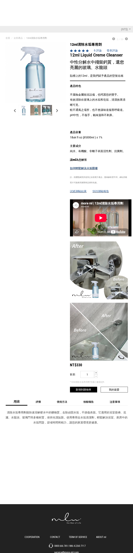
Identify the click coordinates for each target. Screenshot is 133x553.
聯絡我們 (55, 536)
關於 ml (101, 536)
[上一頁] (113, 39)
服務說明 (78, 536)
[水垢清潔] (35, 72)
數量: (73, 374)
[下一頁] (126, 39)
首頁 (8, 37)
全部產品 (18, 37)
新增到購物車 (83, 389)
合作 (32, 536)
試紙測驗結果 (78, 191)
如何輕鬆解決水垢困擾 (84, 168)
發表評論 (112, 50)
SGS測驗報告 (100, 191)
